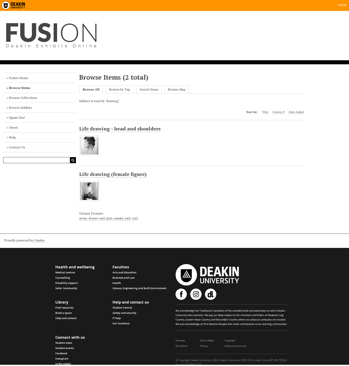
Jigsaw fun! (17, 117)
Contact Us (17, 147)
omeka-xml (122, 218)
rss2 (135, 218)
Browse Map (176, 89)
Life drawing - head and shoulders (120, 128)
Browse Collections (23, 97)
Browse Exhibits (20, 107)
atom (83, 218)
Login (341, 5)
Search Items (149, 89)
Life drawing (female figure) (113, 174)
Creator (277, 112)
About (13, 127)
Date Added (296, 112)
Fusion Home (18, 78)
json (109, 218)
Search (73, 160)
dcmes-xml (96, 218)
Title (265, 112)
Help (12, 137)
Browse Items (19, 88)
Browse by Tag (119, 89)
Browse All (91, 89)
